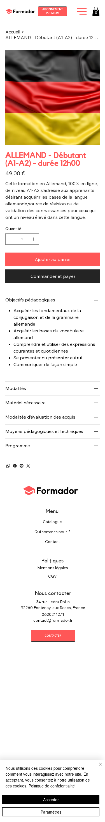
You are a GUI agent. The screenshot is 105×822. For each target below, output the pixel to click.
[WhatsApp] (8, 466)
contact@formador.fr (53, 620)
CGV (52, 576)
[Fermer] (97, 767)
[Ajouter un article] (33, 239)
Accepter (51, 799)
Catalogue (52, 521)
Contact (52, 541)
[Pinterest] (21, 466)
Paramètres (51, 812)
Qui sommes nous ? (52, 531)
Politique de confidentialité (52, 786)
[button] (96, 11)
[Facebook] (15, 466)
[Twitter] (28, 466)
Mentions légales (52, 567)
